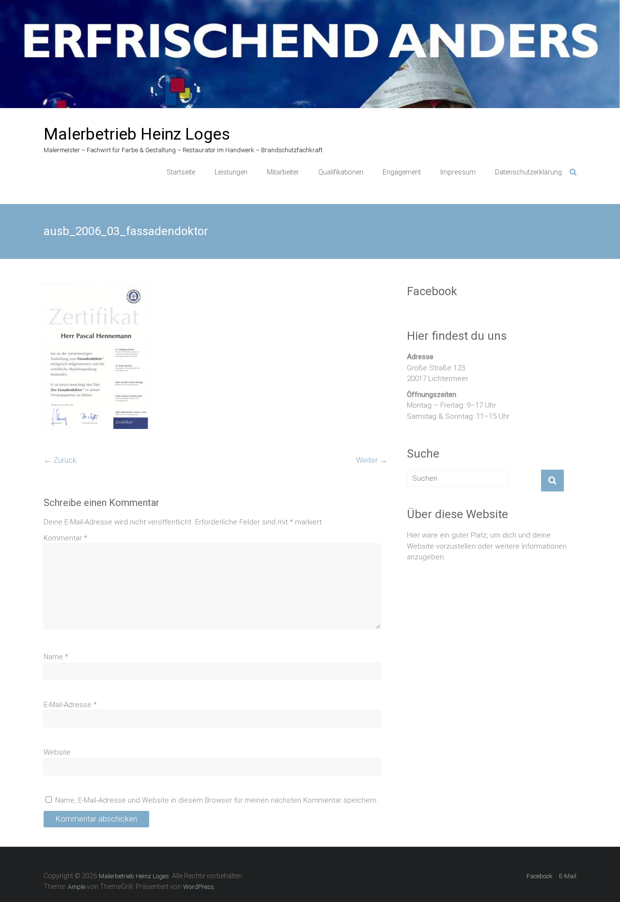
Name (56, 656)
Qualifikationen (340, 172)
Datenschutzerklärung (528, 172)
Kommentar (65, 538)
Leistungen (231, 172)
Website (57, 752)
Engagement (402, 172)
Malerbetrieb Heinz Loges (137, 133)
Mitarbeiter (283, 172)
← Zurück (60, 460)
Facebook (540, 876)
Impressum (458, 172)
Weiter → (372, 460)
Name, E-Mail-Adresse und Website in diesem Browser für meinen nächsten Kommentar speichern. (216, 800)
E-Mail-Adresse (70, 704)
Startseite (181, 172)
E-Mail (567, 876)
